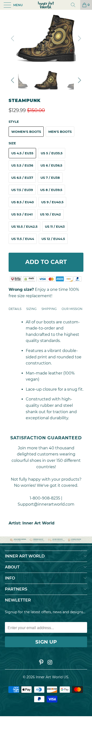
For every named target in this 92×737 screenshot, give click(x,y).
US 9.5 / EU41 (22, 214)
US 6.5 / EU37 (22, 178)
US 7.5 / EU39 (22, 190)
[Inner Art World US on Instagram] (50, 662)
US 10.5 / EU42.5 (24, 226)
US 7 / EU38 (50, 178)
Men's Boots (60, 132)
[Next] (79, 38)
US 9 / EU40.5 (52, 202)
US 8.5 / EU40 (22, 202)
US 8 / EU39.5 (51, 190)
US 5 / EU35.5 (52, 153)
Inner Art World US (52, 677)
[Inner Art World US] (46, 5)
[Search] (74, 5)
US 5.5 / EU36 (22, 165)
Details (15, 309)
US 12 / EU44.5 (53, 239)
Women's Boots (26, 132)
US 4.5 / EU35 (22, 153)
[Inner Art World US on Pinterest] (41, 662)
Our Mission (72, 309)
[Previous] (13, 38)
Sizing (31, 309)
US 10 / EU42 (50, 214)
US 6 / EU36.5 (51, 165)
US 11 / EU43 (55, 226)
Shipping (49, 309)
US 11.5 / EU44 (22, 239)
